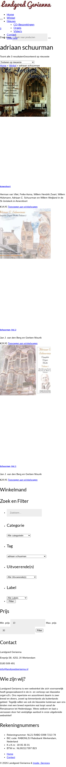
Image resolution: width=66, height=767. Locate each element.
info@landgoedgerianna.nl (14, 669)
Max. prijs (51, 622)
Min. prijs (5, 622)
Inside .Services (41, 763)
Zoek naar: (6, 37)
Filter (39, 630)
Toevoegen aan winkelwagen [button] (23, 206)
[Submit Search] (49, 38)
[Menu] (1, 19)
